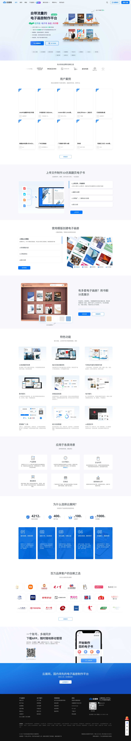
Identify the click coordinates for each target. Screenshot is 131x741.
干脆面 (81, 116)
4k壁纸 (96, 725)
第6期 (79, 143)
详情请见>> (65, 467)
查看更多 (65, 156)
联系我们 (39, 714)
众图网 (56, 725)
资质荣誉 (39, 703)
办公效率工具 (43, 723)
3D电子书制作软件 (65, 723)
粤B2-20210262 (98, 734)
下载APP (74, 711)
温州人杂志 (82, 147)
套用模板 (24, 267)
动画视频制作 (37, 723)
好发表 (48, 725)
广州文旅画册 (42, 143)
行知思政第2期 (101, 112)
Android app (75, 705)
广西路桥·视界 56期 (63, 143)
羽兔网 (40, 725)
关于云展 (39, 700)
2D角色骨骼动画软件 (29, 723)
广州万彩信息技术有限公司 (28, 734)
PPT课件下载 (91, 725)
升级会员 (39, 708)
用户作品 (21, 703)
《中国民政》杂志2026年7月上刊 (48, 112)
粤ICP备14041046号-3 (107, 734)
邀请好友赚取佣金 (76, 700)
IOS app (74, 708)
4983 (101, 147)
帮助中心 (54, 2)
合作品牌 (39, 705)
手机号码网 (78, 725)
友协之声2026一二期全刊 (84, 112)
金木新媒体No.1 (45, 147)
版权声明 (56, 711)
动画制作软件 (88, 723)
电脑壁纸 (44, 725)
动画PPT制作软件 (95, 723)
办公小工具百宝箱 (74, 723)
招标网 (105, 725)
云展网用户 (24, 116)
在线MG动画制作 (57, 723)
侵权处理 (56, 705)
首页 (16, 2)
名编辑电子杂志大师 (76, 703)
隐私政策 (56, 703)
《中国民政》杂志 (45, 116)
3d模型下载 (100, 725)
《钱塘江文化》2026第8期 (104, 143)
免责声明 (56, 708)
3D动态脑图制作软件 (104, 723)
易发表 (64, 725)
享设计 (25, 725)
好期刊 (60, 725)
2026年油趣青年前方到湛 (26, 112)
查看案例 (98, 314)
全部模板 (21, 705)
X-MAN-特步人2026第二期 (66, 112)
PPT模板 (52, 725)
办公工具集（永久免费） (25, 716)
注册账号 (21, 714)
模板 (26, 2)
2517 (62, 147)
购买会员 (61, 2)
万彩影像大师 (81, 723)
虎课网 (73, 725)
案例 (21, 2)
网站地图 (74, 714)
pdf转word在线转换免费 (33, 725)
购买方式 (39, 711)
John (23, 147)
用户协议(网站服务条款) (59, 700)
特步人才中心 (63, 116)
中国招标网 (69, 725)
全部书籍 (21, 708)
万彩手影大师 (50, 723)
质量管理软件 (84, 725)
